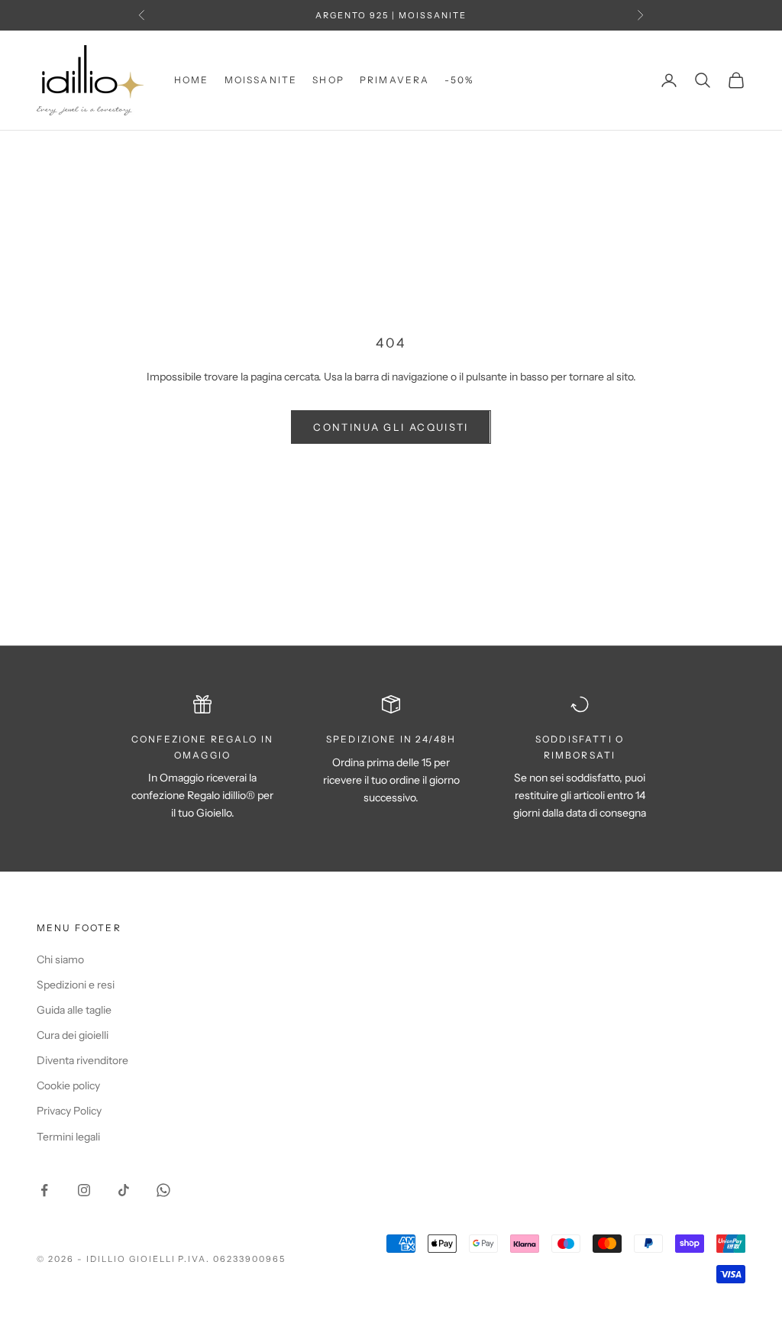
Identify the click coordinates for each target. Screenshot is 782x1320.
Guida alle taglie (74, 1010)
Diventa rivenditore (82, 1060)
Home (191, 80)
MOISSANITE (261, 80)
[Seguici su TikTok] (123, 1190)
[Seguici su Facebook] (44, 1190)
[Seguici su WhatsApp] (163, 1190)
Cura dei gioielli (72, 1035)
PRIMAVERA (394, 80)
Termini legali (68, 1137)
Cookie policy (68, 1085)
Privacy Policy (69, 1111)
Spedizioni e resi (76, 985)
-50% (458, 80)
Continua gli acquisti (390, 427)
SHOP (328, 80)
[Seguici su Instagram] (84, 1190)
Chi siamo (60, 959)
